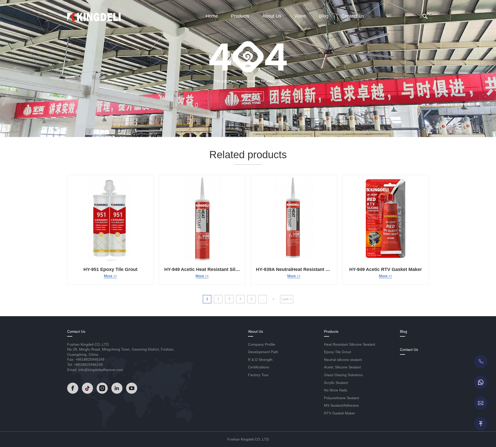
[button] (50, 336)
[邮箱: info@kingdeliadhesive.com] (480, 403)
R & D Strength (260, 360)
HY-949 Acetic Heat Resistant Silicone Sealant (214, 269)
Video (300, 16)
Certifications (258, 367)
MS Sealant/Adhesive (341, 405)
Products (240, 16)
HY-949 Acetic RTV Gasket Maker (385, 269)
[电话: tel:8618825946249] (480, 361)
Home (212, 16)
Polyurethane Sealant (341, 398)
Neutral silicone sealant (343, 360)
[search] (425, 16)
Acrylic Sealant (336, 383)
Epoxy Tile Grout (337, 352)
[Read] (94, 15)
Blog (323, 16)
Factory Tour (258, 375)
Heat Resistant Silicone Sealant (349, 344)
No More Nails (335, 390)
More (110, 276)
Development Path (263, 352)
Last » (287, 299)
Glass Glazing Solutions (343, 375)
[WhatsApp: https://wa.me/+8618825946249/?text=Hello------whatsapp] (480, 382)
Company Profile (261, 344)
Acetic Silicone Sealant (342, 367)
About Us (271, 16)
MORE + (248, 96)
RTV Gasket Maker (339, 413)
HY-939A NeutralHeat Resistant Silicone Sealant (308, 269)
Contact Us (352, 16)
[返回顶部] (480, 423)
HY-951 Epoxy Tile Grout (110, 269)
